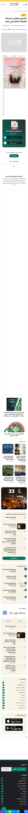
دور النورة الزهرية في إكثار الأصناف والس (9, 570)
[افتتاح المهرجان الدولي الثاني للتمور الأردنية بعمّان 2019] (21, 585)
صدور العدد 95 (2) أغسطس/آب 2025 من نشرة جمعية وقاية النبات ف (21, 458)
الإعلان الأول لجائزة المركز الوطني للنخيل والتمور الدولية (8, 457)
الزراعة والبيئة (22, 708)
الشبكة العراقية (21, 685)
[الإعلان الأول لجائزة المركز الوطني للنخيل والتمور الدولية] (7, 449)
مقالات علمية (21, 705)
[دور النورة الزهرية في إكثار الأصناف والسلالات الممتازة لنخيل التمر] (21, 571)
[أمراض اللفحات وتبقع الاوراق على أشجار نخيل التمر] (21, 533)
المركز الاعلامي (18, 11)
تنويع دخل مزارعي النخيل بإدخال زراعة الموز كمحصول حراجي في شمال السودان (9, 541)
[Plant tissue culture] (21, 519)
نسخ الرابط (14, 156)
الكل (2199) (14, 558)
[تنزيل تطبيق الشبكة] (4, 809)
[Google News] (14, 161)
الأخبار (13, 11)
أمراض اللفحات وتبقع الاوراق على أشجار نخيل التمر (10, 532)
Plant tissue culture (11, 517)
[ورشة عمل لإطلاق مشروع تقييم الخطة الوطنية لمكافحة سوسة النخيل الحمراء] (20, 470)
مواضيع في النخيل (20, 690)
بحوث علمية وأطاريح (20, 703)
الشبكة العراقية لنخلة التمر (18, 26)
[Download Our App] (14, 724)
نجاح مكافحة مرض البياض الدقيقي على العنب (9, 598)
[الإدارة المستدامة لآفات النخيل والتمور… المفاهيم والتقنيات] (7, 470)
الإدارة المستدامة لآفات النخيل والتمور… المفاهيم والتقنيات (8, 478)
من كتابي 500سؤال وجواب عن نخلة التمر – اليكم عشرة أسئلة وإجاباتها (9, 668)
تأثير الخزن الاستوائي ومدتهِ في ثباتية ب (11, 577)
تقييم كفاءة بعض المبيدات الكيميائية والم (9, 591)
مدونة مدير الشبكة (20, 687)
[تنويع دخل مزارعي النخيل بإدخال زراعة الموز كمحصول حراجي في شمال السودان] (21, 541)
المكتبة (23, 700)
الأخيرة (20, 621)
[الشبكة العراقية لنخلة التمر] (14, 4)
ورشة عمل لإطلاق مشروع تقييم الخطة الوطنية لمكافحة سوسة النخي (20, 479)
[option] (14, 198)
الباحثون (23, 695)
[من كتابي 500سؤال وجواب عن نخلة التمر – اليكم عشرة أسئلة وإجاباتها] (21, 668)
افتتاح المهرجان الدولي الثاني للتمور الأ (10, 584)
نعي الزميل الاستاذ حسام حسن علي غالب (15, 202)
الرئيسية (24, 11)
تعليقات (8, 621)
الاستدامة (22, 682)
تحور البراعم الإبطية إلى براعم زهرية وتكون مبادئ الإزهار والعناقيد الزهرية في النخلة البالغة (9, 550)
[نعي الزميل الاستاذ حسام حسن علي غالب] (21, 526)
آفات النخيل (22, 698)
